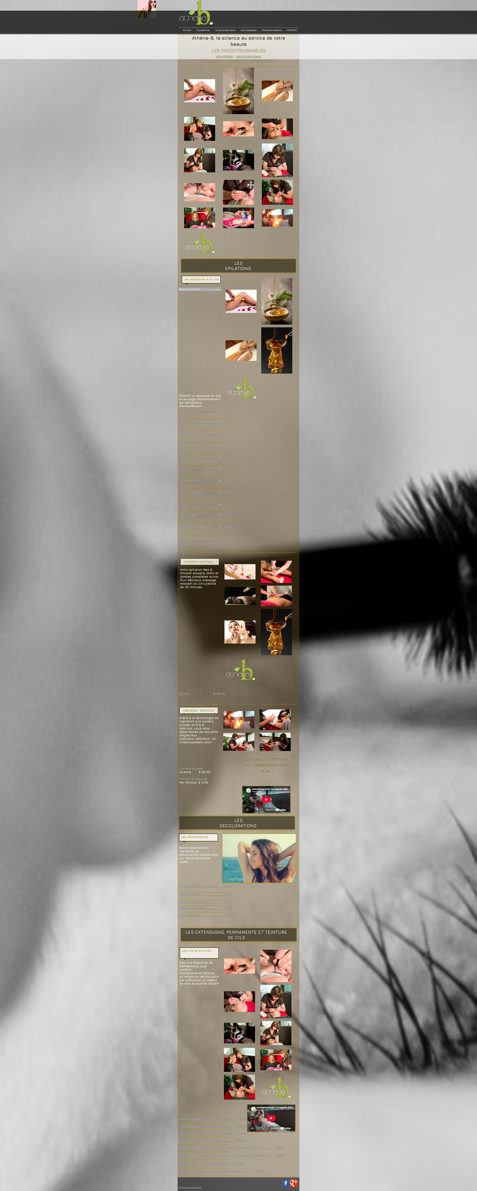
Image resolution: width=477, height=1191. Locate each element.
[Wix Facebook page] (285, 1183)
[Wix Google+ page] (294, 1183)
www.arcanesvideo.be (193, 1188)
